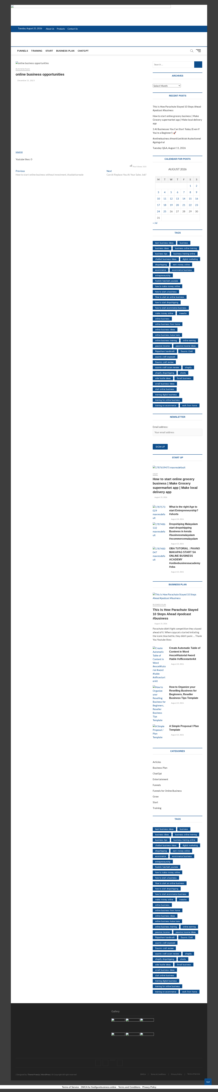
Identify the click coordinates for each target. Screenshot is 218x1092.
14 (183, 198)
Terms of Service (193, 1074)
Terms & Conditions (158, 1074)
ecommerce (160, 269)
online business (162, 318)
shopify (188, 367)
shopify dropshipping (164, 372)
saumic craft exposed (165, 356)
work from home (189, 405)
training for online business (167, 399)
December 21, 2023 (26, 80)
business (184, 242)
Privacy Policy (176, 1074)
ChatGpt (83, 51)
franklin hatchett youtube (166, 280)
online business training (166, 340)
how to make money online (167, 286)
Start (49, 51)
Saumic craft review (164, 362)
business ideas (162, 248)
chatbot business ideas (166, 259)
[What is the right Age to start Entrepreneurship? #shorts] (159, 512)
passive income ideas (186, 345)
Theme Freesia (34, 1074)
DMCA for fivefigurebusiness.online (98, 1087)
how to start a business (166, 291)
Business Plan (65, 51)
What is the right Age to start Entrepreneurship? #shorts (183, 510)
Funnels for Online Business (167, 790)
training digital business (166, 394)
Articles (157, 762)
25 (164, 211)
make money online (164, 313)
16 (196, 198)
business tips (161, 253)
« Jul (155, 222)
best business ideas (164, 242)
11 (164, 198)
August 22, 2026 (177, 572)
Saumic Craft (187, 351)
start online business (164, 389)
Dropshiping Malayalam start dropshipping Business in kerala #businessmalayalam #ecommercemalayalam (183, 531)
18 (164, 205)
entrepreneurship (162, 275)
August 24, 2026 (177, 519)
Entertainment (160, 779)
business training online (184, 253)
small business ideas (165, 383)
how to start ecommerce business (170, 307)
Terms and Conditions (129, 1087)
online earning (189, 340)
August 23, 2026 (177, 544)
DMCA (143, 1074)
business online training (186, 248)
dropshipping (161, 264)
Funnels (22, 51)
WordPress (45, 1074)
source (19, 151)
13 (177, 198)
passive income (162, 345)
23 (196, 205)
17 (158, 205)
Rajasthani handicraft (165, 351)
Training (36, 51)
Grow (155, 796)
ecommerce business (182, 269)
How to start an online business (169, 296)
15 (190, 198)
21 (183, 205)
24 (158, 211)
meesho (183, 313)
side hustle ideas (163, 378)
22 (190, 205)
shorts (183, 372)
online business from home (167, 324)
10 (158, 198)
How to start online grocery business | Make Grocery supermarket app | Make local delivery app (177, 120)
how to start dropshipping (166, 302)
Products (61, 28)
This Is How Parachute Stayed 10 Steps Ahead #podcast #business (175, 614)
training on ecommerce (165, 405)
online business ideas (165, 329)
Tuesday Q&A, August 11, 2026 (169, 147)
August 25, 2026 (160, 497)
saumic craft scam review (167, 367)
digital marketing (190, 259)
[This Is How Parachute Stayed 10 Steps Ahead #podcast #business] (177, 596)
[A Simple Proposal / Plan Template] (159, 731)
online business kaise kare (167, 334)
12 (171, 198)
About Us (50, 28)
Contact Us (73, 28)
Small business (184, 378)
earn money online (181, 264)
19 (171, 205)
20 (177, 205)
